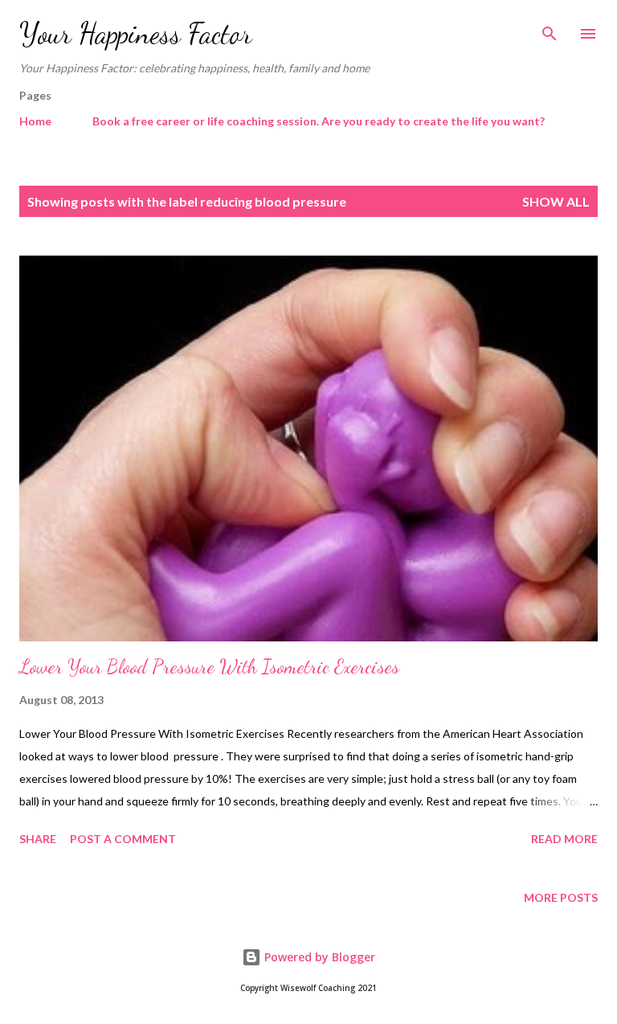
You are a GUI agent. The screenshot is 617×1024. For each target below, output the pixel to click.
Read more (564, 839)
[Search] (549, 29)
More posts (561, 897)
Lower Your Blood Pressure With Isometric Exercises (209, 666)
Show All (556, 201)
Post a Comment (123, 839)
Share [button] (37, 839)
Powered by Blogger (318, 957)
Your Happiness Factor (135, 33)
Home (35, 121)
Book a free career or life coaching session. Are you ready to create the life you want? (318, 121)
